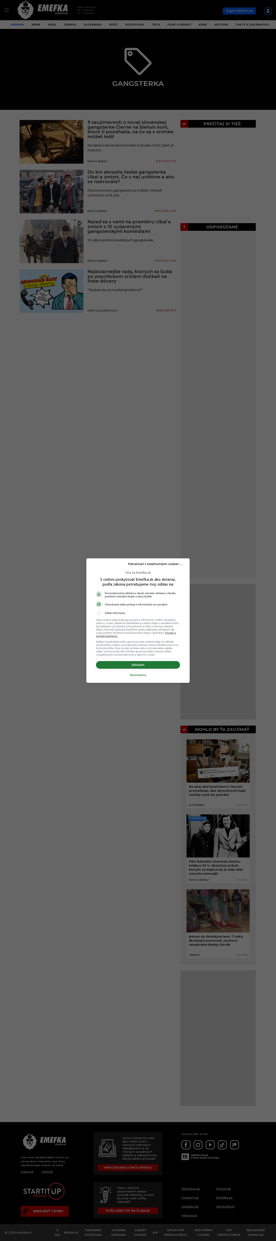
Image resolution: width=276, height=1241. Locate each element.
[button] (138, 613)
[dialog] (138, 620)
